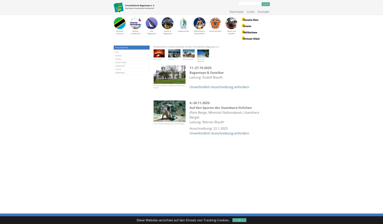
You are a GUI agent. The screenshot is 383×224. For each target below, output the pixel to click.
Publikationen (250, 32)
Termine (247, 26)
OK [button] (239, 220)
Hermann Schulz (251, 38)
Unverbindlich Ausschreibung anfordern (219, 87)
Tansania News (250, 19)
